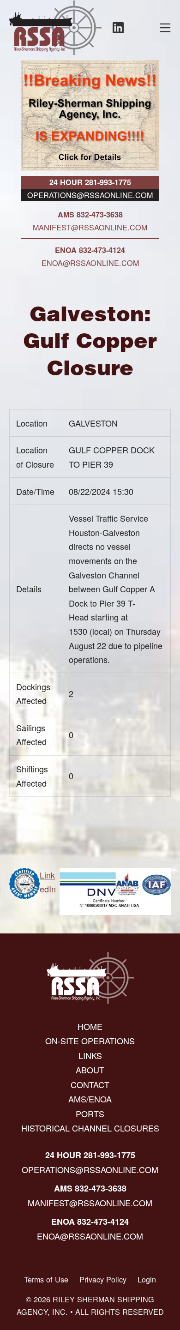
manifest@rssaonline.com (90, 227)
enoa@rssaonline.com (90, 262)
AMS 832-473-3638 (90, 214)
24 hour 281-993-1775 (90, 182)
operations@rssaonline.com (90, 194)
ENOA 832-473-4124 (90, 250)
